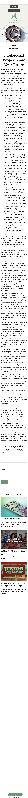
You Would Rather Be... (11, 519)
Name (2, 452)
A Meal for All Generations (13, 551)
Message (3, 469)
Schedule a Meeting (14, 10)
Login (15, 6)
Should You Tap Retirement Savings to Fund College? (13, 584)
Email (2, 461)
